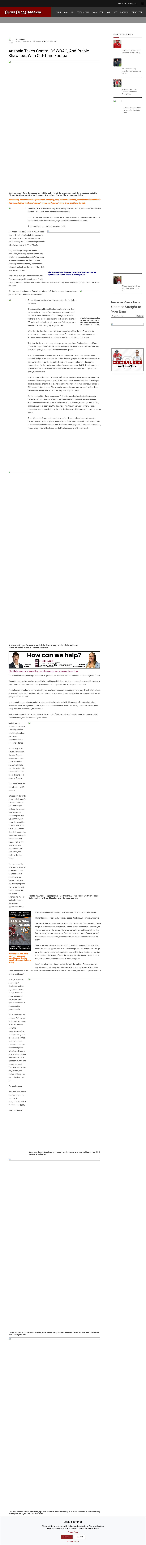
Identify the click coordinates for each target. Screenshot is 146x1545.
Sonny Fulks (20, 39)
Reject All (79, 1537)
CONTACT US (132, 3)
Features (43, 41)
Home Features (51, 41)
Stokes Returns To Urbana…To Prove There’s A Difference (131, 102)
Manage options (73, 1541)
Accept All (66, 1537)
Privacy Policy (73, 1532)
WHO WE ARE (122, 3)
